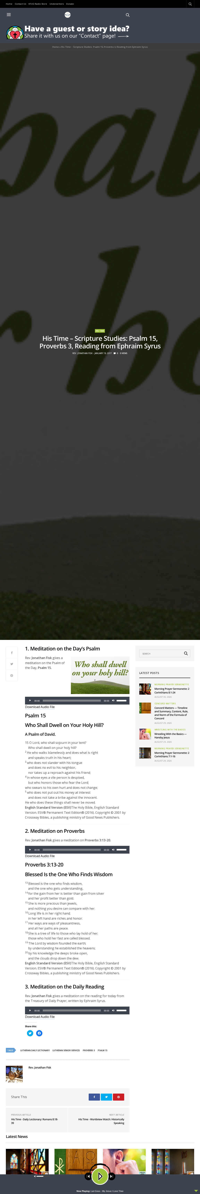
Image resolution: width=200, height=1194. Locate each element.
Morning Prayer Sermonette (171, 684)
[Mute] (113, 701)
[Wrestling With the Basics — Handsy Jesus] (145, 734)
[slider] (122, 700)
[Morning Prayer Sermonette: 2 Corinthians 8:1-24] (145, 689)
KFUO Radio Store (38, 3)
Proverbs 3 (89, 1050)
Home (9, 3)
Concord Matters (165, 704)
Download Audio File (40, 707)
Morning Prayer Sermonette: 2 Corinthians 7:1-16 (171, 754)
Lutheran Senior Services (66, 1050)
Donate (70, 3)
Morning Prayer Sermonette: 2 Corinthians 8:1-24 (171, 690)
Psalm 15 (102, 1050)
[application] (77, 701)
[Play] (30, 701)
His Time (100, 330)
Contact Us (20, 3)
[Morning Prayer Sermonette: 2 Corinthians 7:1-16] (145, 753)
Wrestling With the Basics (170, 730)
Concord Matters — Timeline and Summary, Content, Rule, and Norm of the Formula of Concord (171, 713)
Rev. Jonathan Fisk (82, 353)
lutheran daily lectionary (35, 1050)
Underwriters (57, 3)
